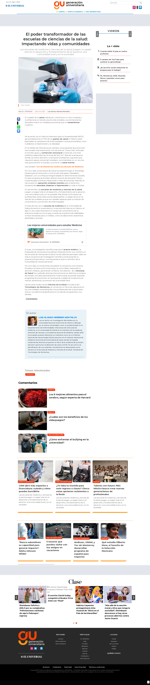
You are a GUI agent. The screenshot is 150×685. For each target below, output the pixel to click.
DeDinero (85, 648)
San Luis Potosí (113, 644)
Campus (61, 12)
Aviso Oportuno (85, 658)
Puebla (114, 639)
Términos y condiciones (97, 667)
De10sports (85, 646)
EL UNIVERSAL (84, 639)
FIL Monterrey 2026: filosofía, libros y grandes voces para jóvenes (113, 78)
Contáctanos (57, 667)
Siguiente (133, 597)
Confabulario (85, 656)
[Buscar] (140, 3)
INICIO (21, 111)
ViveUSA (84, 651)
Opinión (28, 111)
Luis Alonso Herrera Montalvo (59, 111)
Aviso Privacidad (80, 667)
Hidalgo (114, 648)
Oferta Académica (75, 12)
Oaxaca (114, 646)
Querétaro (114, 641)
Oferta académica (60, 641)
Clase (84, 641)
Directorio (46, 667)
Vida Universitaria (93, 12)
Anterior (16, 597)
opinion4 (30, 374)
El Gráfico (85, 644)
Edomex (84, 653)
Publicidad (68, 667)
